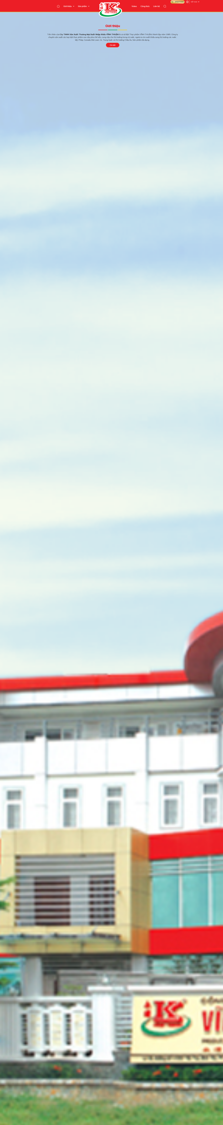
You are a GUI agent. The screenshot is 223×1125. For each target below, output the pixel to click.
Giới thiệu (67, 6)
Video (134, 6)
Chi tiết (112, 45)
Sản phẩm (82, 6)
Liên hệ (156, 6)
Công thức (145, 6)
